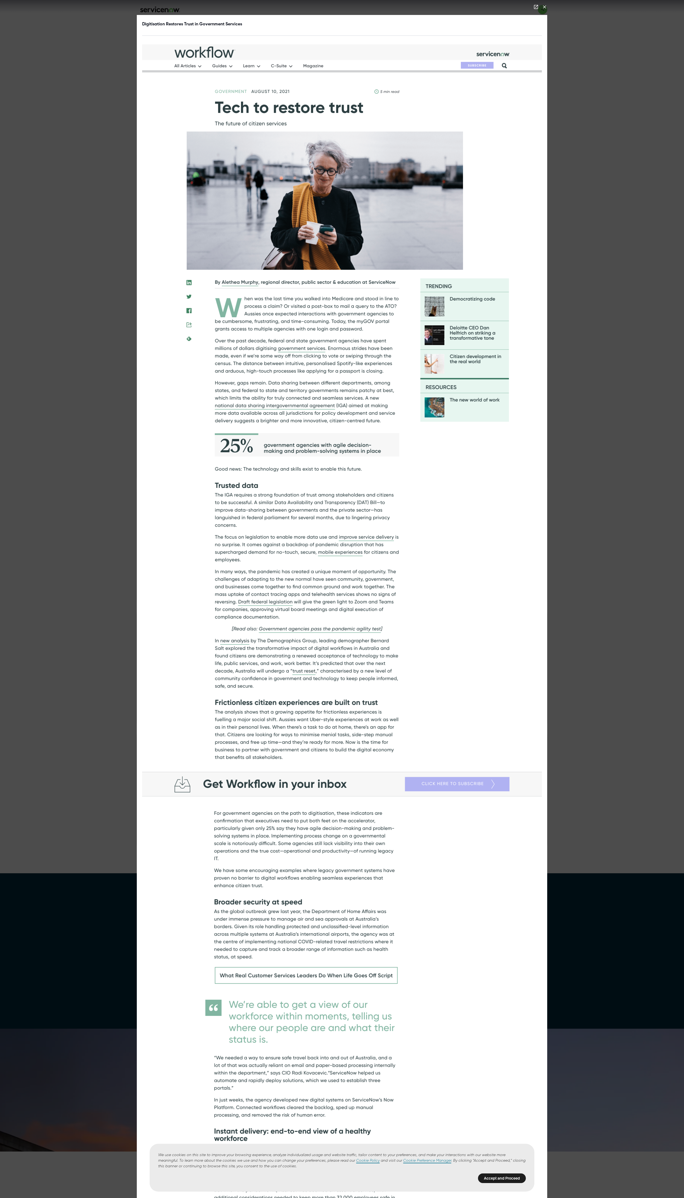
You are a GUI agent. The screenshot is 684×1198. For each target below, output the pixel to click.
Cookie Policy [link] (368, 1160)
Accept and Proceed (502, 1178)
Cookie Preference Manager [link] (427, 1160)
